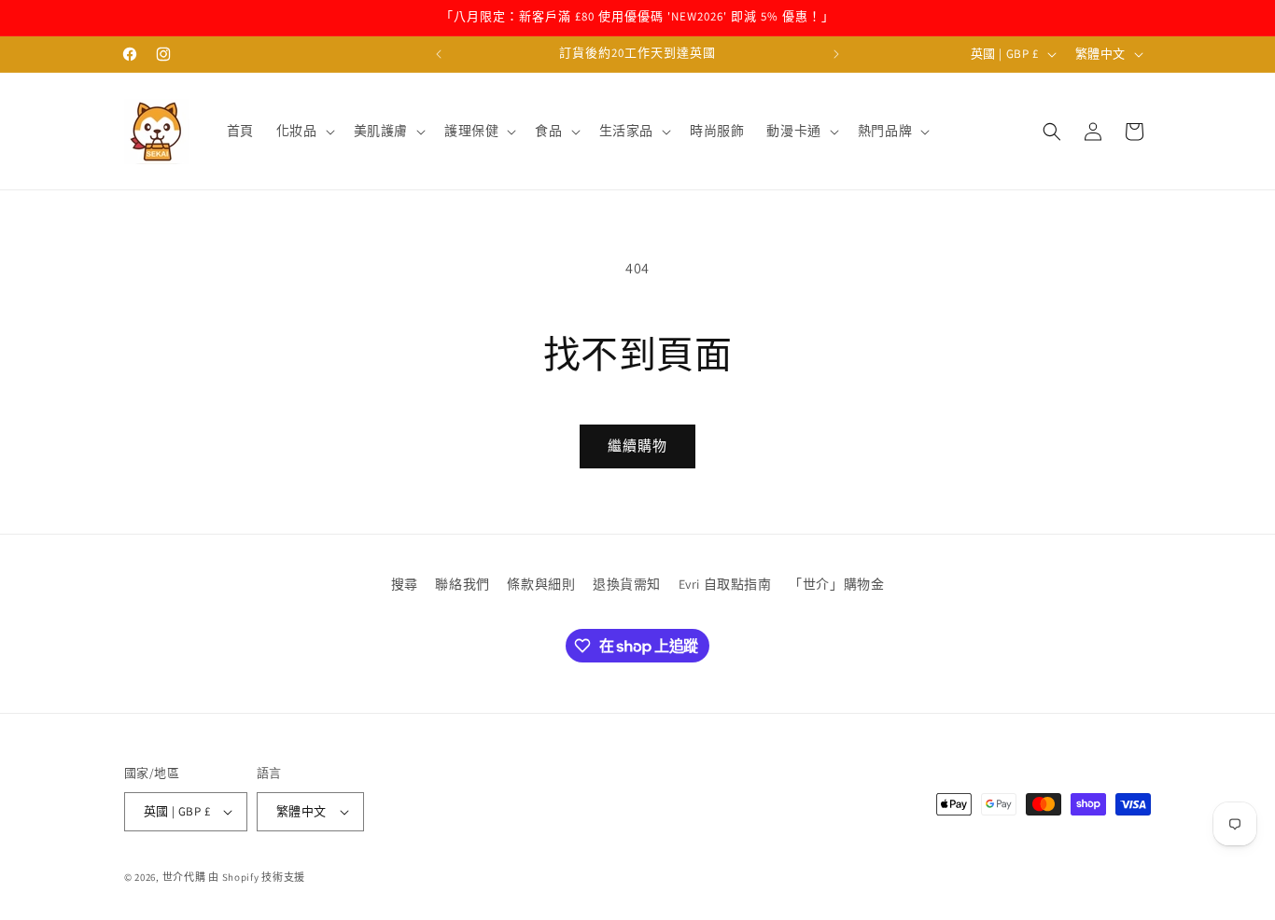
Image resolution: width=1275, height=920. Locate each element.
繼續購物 (637, 445)
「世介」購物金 (836, 584)
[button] (304, 130)
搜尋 (404, 584)
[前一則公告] (438, 54)
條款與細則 (541, 584)
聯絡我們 (462, 584)
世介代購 (185, 877)
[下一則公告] (836, 54)
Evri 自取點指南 (725, 584)
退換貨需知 (627, 584)
